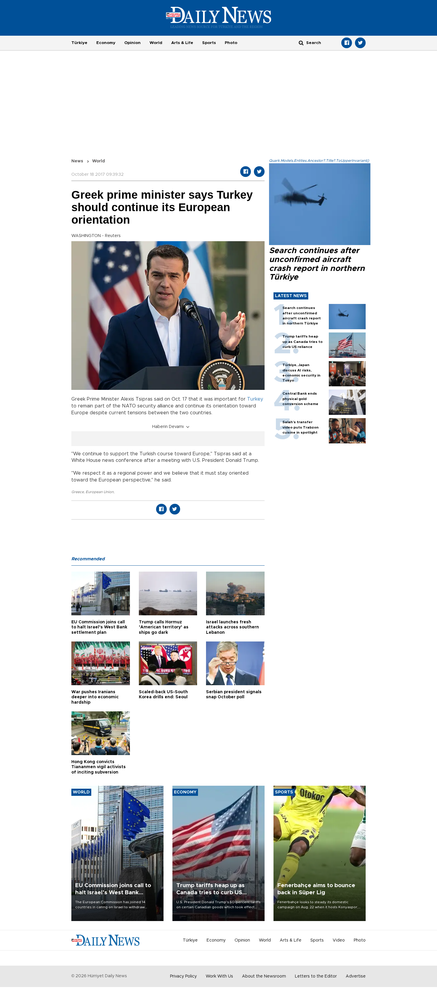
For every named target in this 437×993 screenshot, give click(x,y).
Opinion (132, 43)
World (156, 43)
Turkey (255, 399)
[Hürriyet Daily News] (218, 17)
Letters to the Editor (316, 976)
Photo (231, 43)
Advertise (356, 976)
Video (339, 940)
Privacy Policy (183, 976)
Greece (77, 492)
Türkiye (79, 43)
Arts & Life (182, 43)
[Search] (301, 42)
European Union (100, 492)
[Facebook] (346, 42)
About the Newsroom (264, 976)
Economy (105, 43)
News (77, 161)
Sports (209, 43)
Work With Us (219, 976)
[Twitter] (360, 42)
